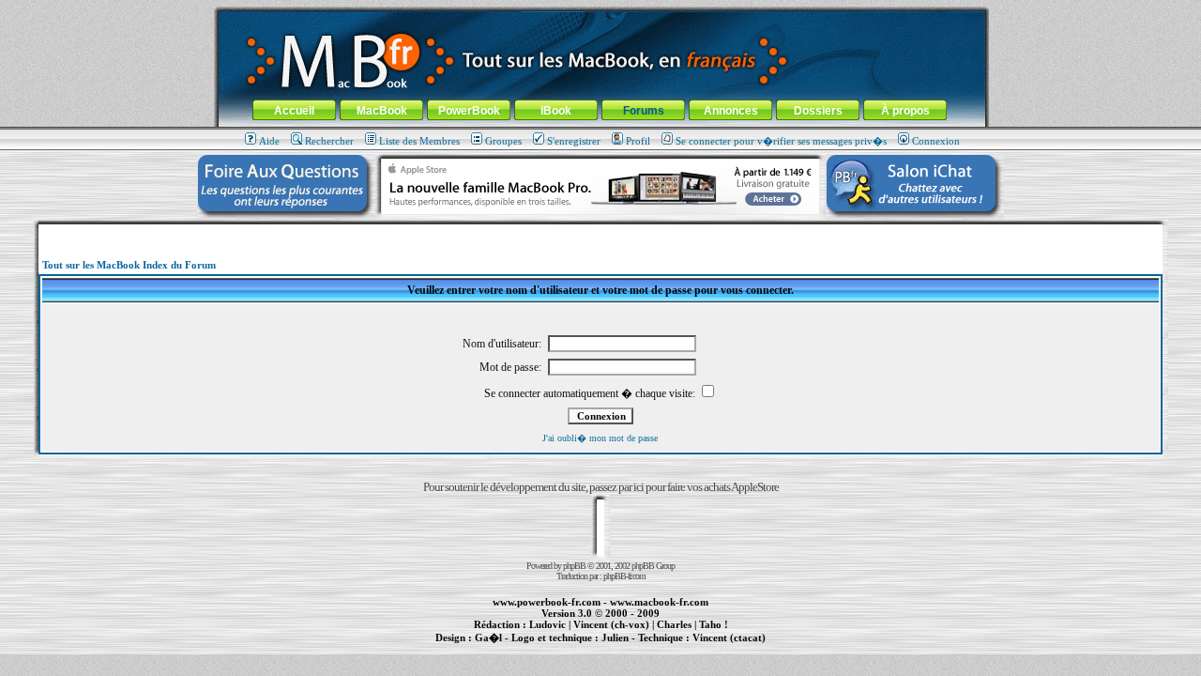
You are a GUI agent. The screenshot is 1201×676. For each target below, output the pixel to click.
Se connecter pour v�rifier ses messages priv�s (781, 140)
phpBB (574, 566)
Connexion (936, 140)
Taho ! (713, 624)
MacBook (382, 110)
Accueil (294, 110)
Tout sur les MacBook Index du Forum (129, 264)
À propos (905, 110)
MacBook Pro (534, 648)
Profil (638, 140)
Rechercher (329, 140)
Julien (615, 637)
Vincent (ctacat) (729, 637)
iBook (555, 110)
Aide (269, 140)
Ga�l (488, 637)
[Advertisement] (600, 231)
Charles (674, 624)
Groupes (503, 140)
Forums (643, 110)
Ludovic (547, 624)
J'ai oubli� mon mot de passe (600, 438)
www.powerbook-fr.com (546, 601)
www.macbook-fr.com (659, 601)
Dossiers (818, 110)
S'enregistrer (573, 140)
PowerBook (469, 110)
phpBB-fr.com (624, 576)
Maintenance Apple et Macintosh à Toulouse (630, 648)
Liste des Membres (419, 140)
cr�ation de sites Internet (722, 648)
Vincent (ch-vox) (611, 624)
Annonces (731, 110)
